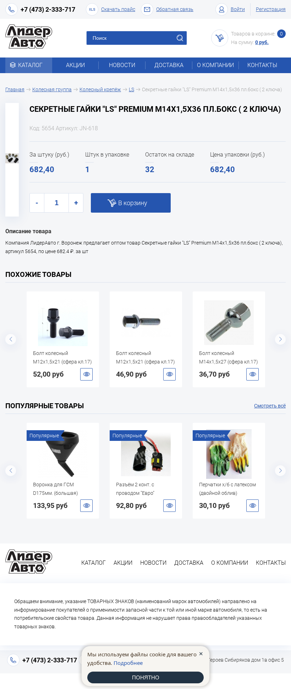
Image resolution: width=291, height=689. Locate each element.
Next (280, 339)
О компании (215, 65)
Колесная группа (52, 89)
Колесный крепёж (100, 89)
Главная (14, 89)
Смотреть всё (270, 406)
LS (131, 89)
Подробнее (128, 662)
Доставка (168, 65)
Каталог (30, 65)
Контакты (262, 65)
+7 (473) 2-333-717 (48, 9)
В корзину (132, 203)
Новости (122, 65)
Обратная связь (174, 9)
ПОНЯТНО (145, 677)
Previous (10, 339)
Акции (75, 65)
